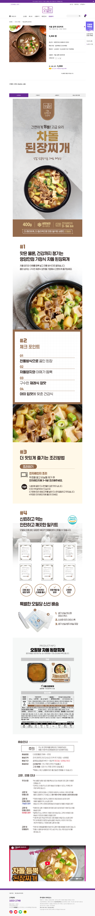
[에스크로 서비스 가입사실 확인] (47, 907)
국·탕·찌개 (17, 22)
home (10, 22)
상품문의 (57, 95)
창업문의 (51, 16)
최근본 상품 (89, 41)
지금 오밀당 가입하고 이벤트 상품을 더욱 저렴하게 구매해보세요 (47, 1)
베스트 (30, 16)
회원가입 (76, 4)
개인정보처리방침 (19, 893)
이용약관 (11, 893)
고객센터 (82, 4)
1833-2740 (90, 44)
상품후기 (37, 16)
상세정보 (19, 95)
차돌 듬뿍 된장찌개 (26, 22)
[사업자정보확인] (58, 901)
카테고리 (13, 16)
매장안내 (44, 16)
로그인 (71, 4)
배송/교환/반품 (76, 95)
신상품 (25, 16)
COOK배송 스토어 (15, 4)
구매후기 (38, 95)
